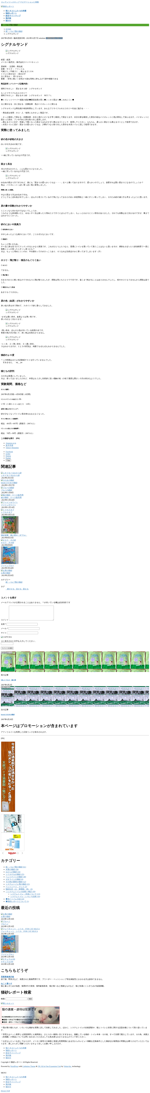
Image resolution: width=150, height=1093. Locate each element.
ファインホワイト (8, 505)
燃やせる (11, 589)
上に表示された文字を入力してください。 (19, 641)
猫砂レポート (11, 1050)
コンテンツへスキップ (10, 2)
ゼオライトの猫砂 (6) (14, 879)
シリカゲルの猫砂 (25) (15, 874)
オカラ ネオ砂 (7, 543)
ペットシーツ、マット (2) (16, 887)
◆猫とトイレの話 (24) (15, 899)
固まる (26, 589)
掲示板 (8, 1055)
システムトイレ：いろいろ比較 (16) (25, 896)
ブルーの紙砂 (6, 490)
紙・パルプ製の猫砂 (54, 38)
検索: (3, 999)
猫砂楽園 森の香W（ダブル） (14, 535)
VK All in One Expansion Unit (49, 1066)
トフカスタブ (6, 512)
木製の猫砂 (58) (12, 869)
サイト (4, 633)
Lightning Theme (28, 1066)
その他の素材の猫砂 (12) (16, 882)
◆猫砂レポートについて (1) (17, 901)
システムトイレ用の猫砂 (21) (18, 884)
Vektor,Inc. (68, 1066)
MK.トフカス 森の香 (8, 680)
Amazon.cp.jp (11, 443)
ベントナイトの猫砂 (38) (16, 877)
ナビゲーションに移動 (29, 2)
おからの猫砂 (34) (13, 872)
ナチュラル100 (7, 962)
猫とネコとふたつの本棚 (16, 1048)
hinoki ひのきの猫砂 (9, 483)
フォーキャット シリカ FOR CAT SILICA (19, 931)
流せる (19, 589)
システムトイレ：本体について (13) (25, 894)
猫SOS (8, 1058)
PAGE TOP (5, 1091)
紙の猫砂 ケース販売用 (11, 497)
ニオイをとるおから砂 (10, 475)
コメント (4, 620)
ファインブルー (7, 566)
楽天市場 (9, 445)
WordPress (14, 1066)
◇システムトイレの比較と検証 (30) (20, 892)
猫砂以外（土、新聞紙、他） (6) (19, 889)
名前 (3, 624)
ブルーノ (4, 924)
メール (4, 628)
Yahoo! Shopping (12, 448)
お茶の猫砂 (5, 573)
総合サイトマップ (13, 1053)
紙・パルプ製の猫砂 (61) (16, 867)
